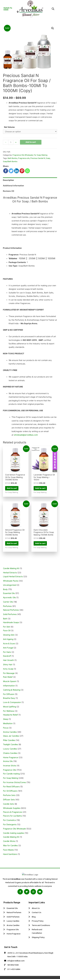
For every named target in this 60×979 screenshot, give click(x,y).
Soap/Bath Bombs (10, 161)
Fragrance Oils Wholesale (23, 155)
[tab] (30, 180)
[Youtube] (40, 891)
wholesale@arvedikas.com (26, 435)
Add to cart (31, 142)
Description (8, 180)
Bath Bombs (12, 158)
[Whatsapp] (27, 170)
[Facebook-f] (20, 891)
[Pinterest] (22, 170)
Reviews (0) (8, 191)
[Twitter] (11, 170)
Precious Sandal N (37, 158)
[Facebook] (5, 170)
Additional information (13, 185)
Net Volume (9, 127)
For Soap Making (40, 155)
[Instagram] (33, 891)
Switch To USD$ (7, 9)
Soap (48, 158)
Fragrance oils (24, 158)
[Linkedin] (16, 170)
